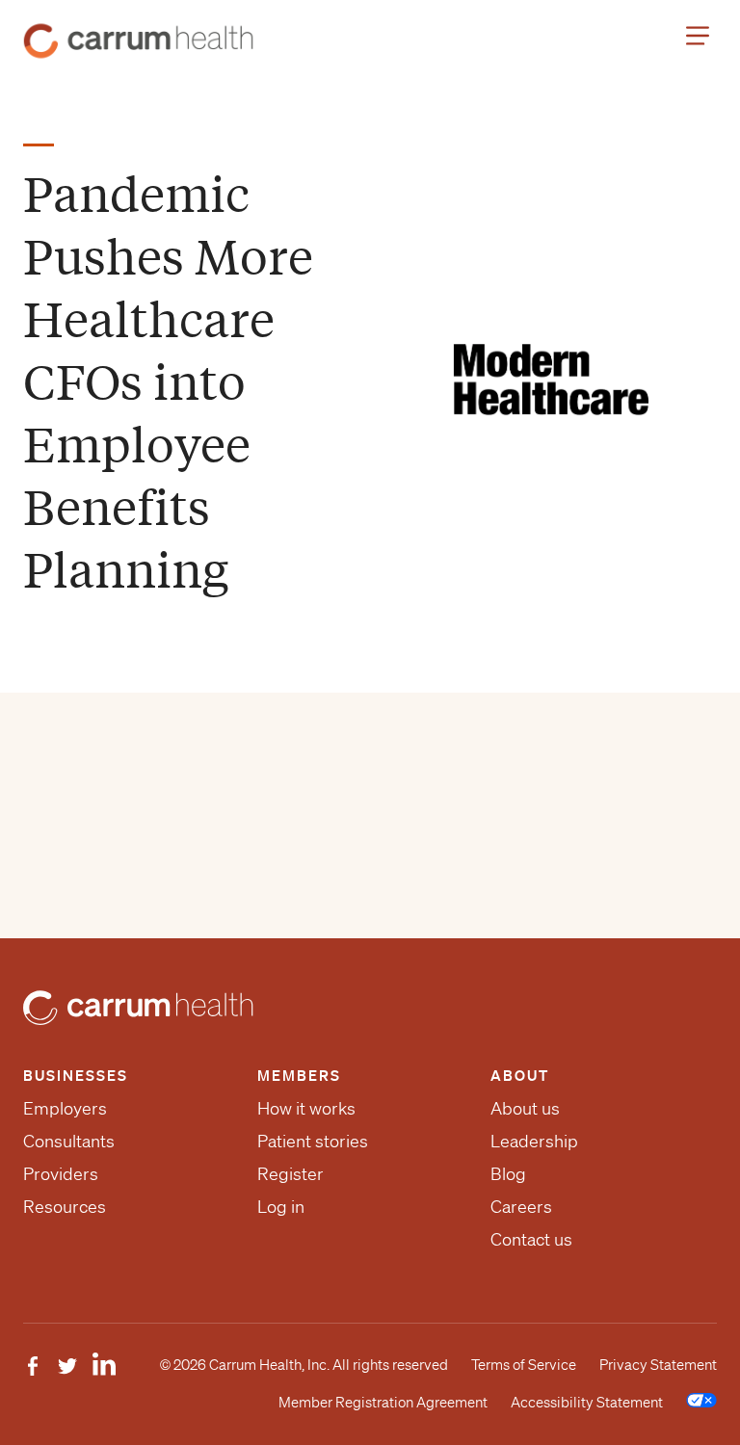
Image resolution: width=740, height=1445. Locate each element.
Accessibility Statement (587, 1402)
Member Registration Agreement (383, 1402)
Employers (65, 1107)
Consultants (69, 1140)
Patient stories (312, 1140)
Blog (508, 1173)
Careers (521, 1206)
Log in (280, 1206)
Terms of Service (523, 1365)
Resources (64, 1206)
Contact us (531, 1238)
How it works (306, 1107)
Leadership (534, 1140)
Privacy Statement (658, 1365)
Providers (60, 1173)
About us (525, 1107)
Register (290, 1173)
